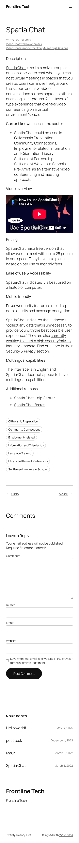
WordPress (66, 835)
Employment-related (21, 437)
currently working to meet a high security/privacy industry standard (38, 340)
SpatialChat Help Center (34, 397)
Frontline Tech (18, 6)
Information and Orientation (26, 445)
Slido (15, 494)
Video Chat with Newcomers (24, 44)
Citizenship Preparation (23, 421)
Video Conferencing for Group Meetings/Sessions (37, 48)
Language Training (19, 453)
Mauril (63, 494)
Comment (13, 556)
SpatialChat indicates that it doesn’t (36, 319)
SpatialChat (16, 67)
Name (10, 604)
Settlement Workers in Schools (28, 469)
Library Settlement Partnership (28, 461)
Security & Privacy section (27, 351)
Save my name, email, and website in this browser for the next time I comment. (41, 661)
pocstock (14, 740)
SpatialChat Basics (29, 404)
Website (11, 641)
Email (10, 623)
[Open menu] (70, 6)
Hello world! (16, 728)
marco (24, 39)
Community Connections (24, 429)
